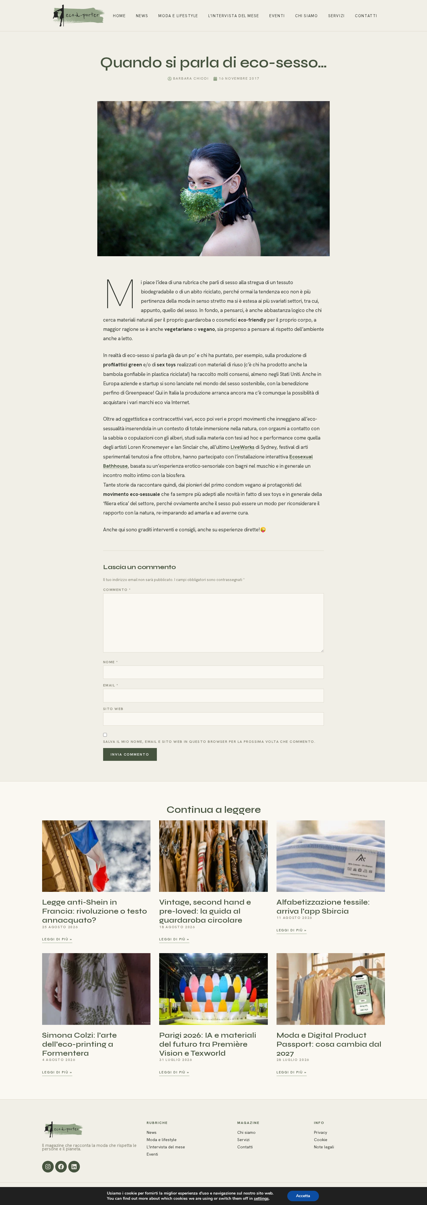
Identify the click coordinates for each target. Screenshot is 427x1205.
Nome (110, 662)
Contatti (366, 15)
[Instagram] (48, 1166)
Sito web (113, 709)
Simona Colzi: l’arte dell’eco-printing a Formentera (79, 1044)
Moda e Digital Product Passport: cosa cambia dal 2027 (329, 1044)
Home (119, 15)
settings (261, 1198)
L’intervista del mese (233, 15)
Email (110, 685)
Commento (117, 589)
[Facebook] (61, 1166)
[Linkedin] (74, 1166)
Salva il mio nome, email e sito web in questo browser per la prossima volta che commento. (209, 741)
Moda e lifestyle (178, 15)
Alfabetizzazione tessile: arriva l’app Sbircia (323, 907)
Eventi (277, 15)
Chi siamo (306, 15)
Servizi (336, 15)
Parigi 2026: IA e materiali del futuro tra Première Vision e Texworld (207, 1044)
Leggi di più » (57, 939)
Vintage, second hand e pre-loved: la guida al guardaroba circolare (205, 911)
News (142, 15)
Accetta (303, 1196)
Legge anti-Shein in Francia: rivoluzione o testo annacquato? (94, 911)
